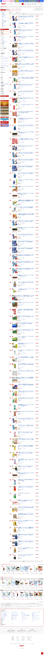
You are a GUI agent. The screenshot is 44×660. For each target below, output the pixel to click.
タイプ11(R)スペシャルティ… (17, 571)
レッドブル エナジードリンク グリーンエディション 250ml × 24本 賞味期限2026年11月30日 (26, 289)
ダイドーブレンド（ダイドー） (4, 62)
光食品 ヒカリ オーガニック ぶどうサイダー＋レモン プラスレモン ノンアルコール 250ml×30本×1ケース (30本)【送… (26, 433)
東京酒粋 (20, 237)
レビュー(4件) (22, 195)
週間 (19, 12)
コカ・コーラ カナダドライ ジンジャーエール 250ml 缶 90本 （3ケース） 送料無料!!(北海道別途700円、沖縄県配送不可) (26, 78)
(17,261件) (5, 599)
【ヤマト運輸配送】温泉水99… (26, 571)
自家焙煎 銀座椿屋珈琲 (21, 299)
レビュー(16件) (23, 38)
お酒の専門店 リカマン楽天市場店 (22, 346)
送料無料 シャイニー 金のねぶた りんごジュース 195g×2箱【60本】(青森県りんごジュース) (26, 275)
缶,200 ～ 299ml (18, 8)
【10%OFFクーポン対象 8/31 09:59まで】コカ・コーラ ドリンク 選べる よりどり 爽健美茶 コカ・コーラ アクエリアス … (26, 58)
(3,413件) (23, 599)
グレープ (2, 74)
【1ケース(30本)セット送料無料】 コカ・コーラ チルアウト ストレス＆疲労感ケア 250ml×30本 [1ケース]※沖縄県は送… (26, 358)
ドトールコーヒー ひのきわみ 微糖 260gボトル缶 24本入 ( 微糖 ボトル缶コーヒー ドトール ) (25, 521)
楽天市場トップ (2, 8)
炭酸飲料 (3, 13)
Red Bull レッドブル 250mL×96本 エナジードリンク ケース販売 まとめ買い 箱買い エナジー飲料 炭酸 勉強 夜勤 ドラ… (26, 167)
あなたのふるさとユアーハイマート (22, 517)
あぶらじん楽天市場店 (21, 74)
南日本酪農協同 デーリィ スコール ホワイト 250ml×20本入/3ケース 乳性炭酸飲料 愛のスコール (26, 405)
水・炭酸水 (3, 12)
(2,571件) (41, 599)
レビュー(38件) (23, 100)
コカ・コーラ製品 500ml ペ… (35, 597)
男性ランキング (16, 6)
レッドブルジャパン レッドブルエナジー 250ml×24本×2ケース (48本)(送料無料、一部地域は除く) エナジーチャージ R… (26, 24)
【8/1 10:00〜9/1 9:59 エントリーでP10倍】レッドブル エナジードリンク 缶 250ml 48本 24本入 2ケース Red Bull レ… (26, 234)
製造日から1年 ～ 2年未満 (4, 84)
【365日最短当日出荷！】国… (31, 585)
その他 (2, 27)
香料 (1, 87)
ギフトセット (3, 94)
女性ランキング (20, 6)
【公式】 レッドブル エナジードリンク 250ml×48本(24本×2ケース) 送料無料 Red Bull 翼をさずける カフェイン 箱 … (26, 16)
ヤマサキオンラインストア (21, 290)
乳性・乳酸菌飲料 (4, 21)
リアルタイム (24, 6)
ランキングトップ (11, 6)
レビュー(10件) (23, 441)
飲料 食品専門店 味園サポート (22, 121)
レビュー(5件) (22, 25)
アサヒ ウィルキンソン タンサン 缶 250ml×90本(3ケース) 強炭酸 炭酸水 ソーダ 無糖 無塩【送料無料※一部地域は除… (25, 310)
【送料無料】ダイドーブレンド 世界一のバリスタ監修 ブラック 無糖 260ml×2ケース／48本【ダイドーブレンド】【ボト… (26, 44)
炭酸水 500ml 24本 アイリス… (22, 597)
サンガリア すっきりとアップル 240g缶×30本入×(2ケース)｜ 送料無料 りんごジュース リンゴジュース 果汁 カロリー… (26, 487)
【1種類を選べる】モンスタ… (31, 597)
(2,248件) (36, 599)
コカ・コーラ (3, 37)
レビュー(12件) (23, 366)
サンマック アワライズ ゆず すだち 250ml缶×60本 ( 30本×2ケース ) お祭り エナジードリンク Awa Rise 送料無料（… (26, 207)
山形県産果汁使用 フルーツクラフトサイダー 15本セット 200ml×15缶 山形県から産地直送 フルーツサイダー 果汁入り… (26, 514)
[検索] (23, 4)
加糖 (1, 80)
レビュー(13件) (23, 420)
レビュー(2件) (22, 31)
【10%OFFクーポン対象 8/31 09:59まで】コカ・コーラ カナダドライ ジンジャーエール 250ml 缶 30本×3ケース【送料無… (26, 317)
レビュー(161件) (23, 66)
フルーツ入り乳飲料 (4, 20)
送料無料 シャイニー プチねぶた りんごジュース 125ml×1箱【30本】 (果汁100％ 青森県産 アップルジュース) (25, 500)
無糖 (1, 78)
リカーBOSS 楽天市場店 (21, 67)
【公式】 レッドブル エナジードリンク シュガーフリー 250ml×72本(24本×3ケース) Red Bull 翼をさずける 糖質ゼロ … (26, 152)
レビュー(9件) (22, 93)
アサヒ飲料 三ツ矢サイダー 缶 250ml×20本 (23, 493)
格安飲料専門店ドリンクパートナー (22, 333)
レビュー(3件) (22, 175)
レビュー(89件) (23, 141)
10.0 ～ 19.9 (2, 89)
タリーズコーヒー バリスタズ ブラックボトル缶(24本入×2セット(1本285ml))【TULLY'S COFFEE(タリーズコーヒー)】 (26, 92)
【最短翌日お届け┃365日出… (26, 597)
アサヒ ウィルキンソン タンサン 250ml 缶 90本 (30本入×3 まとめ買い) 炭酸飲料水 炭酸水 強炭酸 (25, 112)
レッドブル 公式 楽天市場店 (21, 149)
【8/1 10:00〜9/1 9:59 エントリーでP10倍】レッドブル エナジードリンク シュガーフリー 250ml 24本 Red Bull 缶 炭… (26, 425)
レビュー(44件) (23, 73)
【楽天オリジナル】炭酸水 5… (13, 597)
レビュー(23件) (23, 324)
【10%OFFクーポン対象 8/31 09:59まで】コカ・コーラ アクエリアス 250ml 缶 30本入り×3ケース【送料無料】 (26, 323)
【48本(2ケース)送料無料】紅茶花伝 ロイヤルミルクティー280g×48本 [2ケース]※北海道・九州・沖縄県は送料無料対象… (26, 385)
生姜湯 (2, 23)
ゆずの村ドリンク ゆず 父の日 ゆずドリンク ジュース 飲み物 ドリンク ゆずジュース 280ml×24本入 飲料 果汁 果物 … (26, 507)
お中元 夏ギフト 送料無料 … (40, 571)
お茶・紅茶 (3, 22)
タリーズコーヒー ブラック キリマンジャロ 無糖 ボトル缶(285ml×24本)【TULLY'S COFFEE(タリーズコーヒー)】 (26, 125)
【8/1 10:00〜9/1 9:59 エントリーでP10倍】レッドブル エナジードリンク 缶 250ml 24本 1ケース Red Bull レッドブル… (26, 418)
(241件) (32, 599)
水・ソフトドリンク (12, 8)
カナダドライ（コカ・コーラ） (4, 64)
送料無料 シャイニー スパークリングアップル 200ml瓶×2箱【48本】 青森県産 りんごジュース (26, 227)
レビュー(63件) (23, 474)
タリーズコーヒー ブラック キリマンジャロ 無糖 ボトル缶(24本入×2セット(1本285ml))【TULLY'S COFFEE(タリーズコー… (26, 173)
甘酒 (2, 24)
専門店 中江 (20, 114)
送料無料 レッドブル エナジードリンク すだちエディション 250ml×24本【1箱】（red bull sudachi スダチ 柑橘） (25, 452)
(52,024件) (9, 599)
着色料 (2, 86)
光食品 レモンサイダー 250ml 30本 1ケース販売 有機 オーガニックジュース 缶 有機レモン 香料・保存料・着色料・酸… (25, 446)
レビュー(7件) (22, 338)
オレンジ (2, 75)
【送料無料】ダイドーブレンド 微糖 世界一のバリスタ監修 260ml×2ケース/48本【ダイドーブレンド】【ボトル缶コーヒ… (26, 64)
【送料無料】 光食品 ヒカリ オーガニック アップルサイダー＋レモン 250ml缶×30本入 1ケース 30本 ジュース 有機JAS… (26, 439)
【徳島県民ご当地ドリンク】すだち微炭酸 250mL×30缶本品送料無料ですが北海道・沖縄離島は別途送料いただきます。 (26, 201)
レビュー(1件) (22, 120)
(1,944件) (14, 599)
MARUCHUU (20, 81)
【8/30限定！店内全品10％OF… (8, 571)
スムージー (3, 15)
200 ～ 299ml (2, 69)
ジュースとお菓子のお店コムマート (22, 522)
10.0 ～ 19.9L (2, 68)
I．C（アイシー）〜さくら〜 (21, 258)
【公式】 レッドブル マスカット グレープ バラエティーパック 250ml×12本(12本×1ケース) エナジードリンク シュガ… (26, 146)
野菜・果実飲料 (4, 14)
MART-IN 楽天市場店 (21, 251)
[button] (28, 4)
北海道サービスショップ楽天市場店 (22, 101)
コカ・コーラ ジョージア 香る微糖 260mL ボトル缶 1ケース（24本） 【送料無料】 (26, 548)
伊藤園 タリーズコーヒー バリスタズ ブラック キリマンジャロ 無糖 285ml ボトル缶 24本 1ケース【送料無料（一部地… (26, 535)
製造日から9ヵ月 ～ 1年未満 (4, 83)
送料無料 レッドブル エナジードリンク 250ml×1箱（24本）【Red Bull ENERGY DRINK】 (26, 37)
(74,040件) (28, 599)
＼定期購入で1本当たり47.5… (36, 571)
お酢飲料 (3, 16)
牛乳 (2, 19)
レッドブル (2, 36)
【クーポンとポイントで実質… (40, 597)
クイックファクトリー (21, 39)
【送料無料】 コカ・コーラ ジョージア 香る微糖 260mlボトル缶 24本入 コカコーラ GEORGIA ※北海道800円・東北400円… (26, 528)
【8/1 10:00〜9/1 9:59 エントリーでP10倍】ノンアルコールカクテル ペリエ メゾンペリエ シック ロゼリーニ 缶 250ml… (26, 371)
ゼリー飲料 (3, 25)
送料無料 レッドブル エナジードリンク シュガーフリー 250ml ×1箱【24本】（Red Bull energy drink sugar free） (26, 30)
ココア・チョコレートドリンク (5, 18)
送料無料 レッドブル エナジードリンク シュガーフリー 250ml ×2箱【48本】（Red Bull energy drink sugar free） (26, 84)
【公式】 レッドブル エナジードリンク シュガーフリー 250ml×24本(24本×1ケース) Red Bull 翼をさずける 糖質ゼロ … (26, 159)
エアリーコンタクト (21, 265)
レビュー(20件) (23, 148)
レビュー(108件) (23, 59)
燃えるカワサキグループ (21, 367)
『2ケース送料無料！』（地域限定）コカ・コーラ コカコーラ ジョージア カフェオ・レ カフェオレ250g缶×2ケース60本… (26, 71)
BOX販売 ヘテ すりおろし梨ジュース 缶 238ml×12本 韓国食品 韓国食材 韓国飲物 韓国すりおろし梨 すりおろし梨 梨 (26, 214)
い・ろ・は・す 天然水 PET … (3, 585)
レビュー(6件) (22, 113)
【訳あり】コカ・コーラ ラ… (4, 571)
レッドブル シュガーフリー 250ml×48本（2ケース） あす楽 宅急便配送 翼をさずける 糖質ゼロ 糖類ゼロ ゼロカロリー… (26, 255)
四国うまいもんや (20, 442)
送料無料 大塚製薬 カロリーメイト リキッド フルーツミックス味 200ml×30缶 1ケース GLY (26, 343)
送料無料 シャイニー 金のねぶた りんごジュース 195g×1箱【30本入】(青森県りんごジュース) (26, 473)
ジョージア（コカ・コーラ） (4, 57)
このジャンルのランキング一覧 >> (39, 8)
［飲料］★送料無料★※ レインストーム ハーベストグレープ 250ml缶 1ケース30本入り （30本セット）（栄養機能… (26, 460)
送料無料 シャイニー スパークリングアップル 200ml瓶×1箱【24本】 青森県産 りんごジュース (26, 132)
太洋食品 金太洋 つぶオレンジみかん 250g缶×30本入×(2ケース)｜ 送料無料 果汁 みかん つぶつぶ (25, 118)
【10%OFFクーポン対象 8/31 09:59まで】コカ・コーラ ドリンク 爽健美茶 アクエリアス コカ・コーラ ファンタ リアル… (26, 99)
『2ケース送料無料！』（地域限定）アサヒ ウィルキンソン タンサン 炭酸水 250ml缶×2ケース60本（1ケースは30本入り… (26, 139)
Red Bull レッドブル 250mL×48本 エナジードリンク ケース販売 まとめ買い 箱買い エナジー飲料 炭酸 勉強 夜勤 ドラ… (26, 242)
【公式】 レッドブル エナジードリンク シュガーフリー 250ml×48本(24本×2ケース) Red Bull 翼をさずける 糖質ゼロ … (26, 221)
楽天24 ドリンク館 (20, 128)
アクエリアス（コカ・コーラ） (4, 59)
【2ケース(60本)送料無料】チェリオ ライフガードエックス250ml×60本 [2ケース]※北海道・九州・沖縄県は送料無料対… (26, 364)
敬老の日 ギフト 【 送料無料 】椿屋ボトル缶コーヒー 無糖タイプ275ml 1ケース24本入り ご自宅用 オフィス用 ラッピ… (26, 296)
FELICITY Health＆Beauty (21, 543)
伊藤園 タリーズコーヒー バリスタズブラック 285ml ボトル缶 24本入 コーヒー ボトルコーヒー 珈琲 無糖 (25, 466)
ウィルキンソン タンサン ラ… (31, 571)
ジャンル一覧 (36, 6)
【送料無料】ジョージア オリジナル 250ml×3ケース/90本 (25, 302)
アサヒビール (3, 38)
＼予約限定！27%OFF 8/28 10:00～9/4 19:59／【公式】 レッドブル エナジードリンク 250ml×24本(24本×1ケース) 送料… (26, 51)
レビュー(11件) (23, 188)
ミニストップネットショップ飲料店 (22, 26)
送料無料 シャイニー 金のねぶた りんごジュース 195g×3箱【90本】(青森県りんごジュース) (26, 193)
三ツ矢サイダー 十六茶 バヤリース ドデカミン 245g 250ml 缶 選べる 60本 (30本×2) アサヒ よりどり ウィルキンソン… (26, 391)
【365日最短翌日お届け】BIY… (17, 585)
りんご (2, 73)
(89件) (18, 599)
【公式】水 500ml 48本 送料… (40, 585)
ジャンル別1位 (28, 6)
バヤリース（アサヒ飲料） (4, 58)
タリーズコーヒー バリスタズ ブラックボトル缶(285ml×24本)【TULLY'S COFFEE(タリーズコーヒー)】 (26, 555)
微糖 (1, 79)
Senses (19, 494)
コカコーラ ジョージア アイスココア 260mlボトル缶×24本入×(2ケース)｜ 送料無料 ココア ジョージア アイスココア (26, 282)
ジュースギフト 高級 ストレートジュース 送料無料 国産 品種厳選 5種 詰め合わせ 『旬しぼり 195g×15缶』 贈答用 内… (26, 378)
